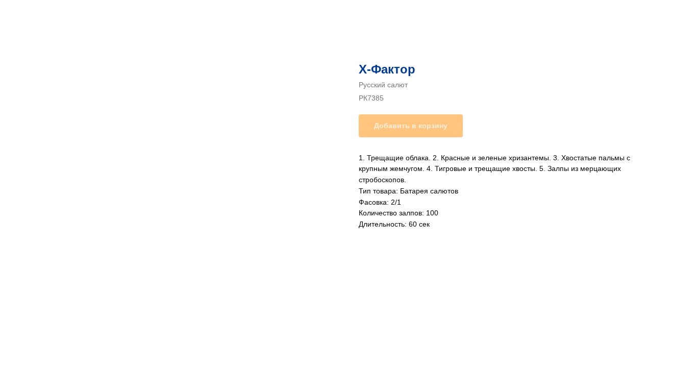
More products (42, 15)
